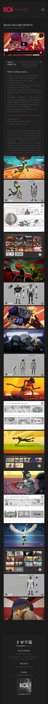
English (29, 646)
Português (20, 646)
